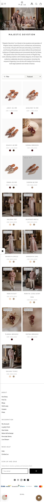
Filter (7, 76)
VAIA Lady (5, 406)
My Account (5, 424)
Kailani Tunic (12, 371)
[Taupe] (32, 187)
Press (3, 412)
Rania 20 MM (12, 182)
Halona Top (12, 219)
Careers (4, 409)
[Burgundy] (12, 113)
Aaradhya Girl (32, 256)
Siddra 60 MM (32, 182)
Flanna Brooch (11, 334)
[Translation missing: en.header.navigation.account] (32, 4)
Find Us (4, 400)
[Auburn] (32, 113)
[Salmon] (10, 224)
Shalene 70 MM (32, 108)
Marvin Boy (12, 293)
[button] (2, 4)
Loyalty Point (6, 427)
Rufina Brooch (32, 334)
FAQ (3, 451)
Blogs (3, 403)
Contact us (5, 454)
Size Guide (5, 430)
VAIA (22, 494)
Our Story (5, 396)
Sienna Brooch (32, 145)
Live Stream (5, 439)
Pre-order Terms (6, 436)
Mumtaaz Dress (32, 219)
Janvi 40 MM (12, 108)
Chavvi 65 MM (11, 145)
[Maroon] (32, 150)
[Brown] (14, 150)
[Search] (36, 4)
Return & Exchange (7, 433)
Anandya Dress (11, 256)
